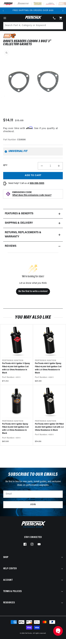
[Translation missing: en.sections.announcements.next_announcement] (63, 10)
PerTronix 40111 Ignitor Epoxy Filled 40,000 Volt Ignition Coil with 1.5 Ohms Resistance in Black (15, 428)
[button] (4, 18)
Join (33, 504)
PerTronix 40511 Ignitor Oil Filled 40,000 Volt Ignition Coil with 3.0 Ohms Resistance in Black (49, 427)
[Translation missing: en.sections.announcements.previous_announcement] (3, 10)
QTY (5, 165)
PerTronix (28, 633)
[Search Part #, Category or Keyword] (59, 25)
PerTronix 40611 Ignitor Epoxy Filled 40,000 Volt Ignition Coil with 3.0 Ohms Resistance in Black (48, 368)
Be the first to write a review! (33, 291)
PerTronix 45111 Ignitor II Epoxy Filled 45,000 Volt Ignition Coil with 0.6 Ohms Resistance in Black (16, 368)
